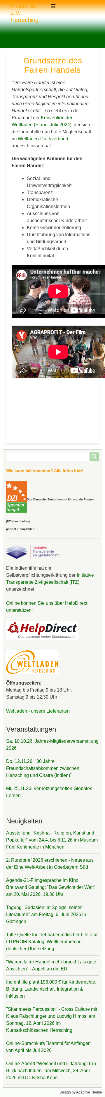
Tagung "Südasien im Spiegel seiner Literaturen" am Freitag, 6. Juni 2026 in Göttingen (46, 914)
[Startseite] (8, 12)
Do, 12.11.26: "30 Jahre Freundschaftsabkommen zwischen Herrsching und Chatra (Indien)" (42, 768)
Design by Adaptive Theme (81, 1092)
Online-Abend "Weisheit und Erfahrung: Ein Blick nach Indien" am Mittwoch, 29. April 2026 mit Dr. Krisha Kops (51, 1070)
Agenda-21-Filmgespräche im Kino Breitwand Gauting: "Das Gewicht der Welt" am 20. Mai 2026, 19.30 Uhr (50, 887)
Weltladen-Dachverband (43, 138)
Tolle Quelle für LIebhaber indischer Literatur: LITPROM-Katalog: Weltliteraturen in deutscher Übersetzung (52, 941)
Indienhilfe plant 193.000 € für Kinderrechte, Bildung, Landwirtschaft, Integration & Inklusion (51, 988)
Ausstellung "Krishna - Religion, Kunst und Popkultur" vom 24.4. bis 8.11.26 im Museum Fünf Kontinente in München (52, 839)
